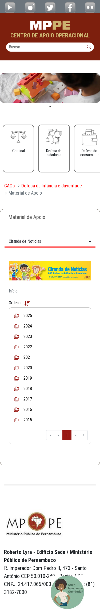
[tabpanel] (50, 88)
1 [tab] (50, 106)
